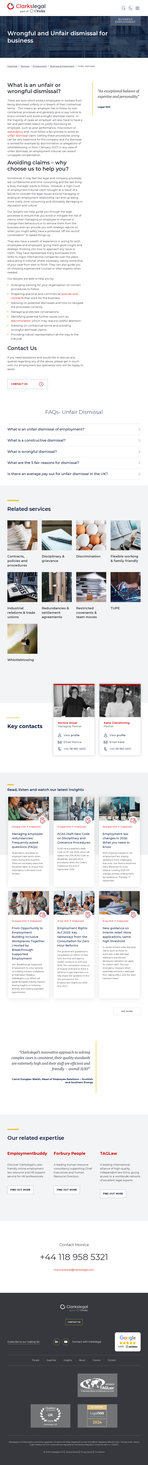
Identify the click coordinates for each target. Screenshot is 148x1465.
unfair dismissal (17, 135)
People (35, 1360)
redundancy (15, 131)
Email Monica (72, 742)
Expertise (12, 66)
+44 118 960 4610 (120, 748)
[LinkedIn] (56, 1341)
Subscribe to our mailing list (23, 1341)
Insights (68, 1360)
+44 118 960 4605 (75, 748)
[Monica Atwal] (74, 701)
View (72, 735)
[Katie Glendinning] (120, 701)
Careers (96, 1360)
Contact (112, 1360)
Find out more (20, 1189)
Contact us (19, 384)
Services (25, 66)
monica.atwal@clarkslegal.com (74, 1270)
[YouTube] (65, 1341)
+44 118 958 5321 (74, 1257)
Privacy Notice (86, 1452)
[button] (128, 1341)
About (82, 1360)
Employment (40, 66)
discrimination (21, 320)
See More (127, 1011)
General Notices (71, 1452)
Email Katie (117, 742)
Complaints (99, 1452)
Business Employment (62, 66)
